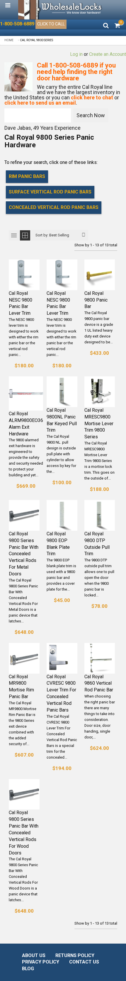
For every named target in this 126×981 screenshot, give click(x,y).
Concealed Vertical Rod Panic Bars (53, 207)
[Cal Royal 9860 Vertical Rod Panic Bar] (99, 658)
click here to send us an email (40, 103)
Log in (76, 54)
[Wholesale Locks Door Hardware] (60, 10)
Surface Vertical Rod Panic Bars (50, 192)
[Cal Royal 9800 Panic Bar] (99, 274)
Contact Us (84, 962)
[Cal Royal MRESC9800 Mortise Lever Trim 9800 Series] (99, 391)
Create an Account (107, 54)
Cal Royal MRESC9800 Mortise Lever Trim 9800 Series (98, 423)
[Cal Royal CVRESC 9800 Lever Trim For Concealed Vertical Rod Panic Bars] (62, 658)
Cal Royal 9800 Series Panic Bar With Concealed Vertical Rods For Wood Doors (23, 832)
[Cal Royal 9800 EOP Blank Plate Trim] (62, 515)
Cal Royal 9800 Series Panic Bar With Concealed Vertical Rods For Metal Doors (23, 554)
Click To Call (51, 24)
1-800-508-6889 (17, 24)
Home (8, 40)
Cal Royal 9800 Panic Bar (96, 299)
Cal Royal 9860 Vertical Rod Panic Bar (98, 683)
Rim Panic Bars (27, 176)
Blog (28, 968)
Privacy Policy (40, 962)
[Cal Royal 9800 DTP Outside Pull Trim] (99, 515)
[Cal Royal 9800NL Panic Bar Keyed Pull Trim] (62, 391)
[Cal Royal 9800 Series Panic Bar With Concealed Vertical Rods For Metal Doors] (24, 515)
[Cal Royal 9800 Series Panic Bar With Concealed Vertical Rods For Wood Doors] (24, 794)
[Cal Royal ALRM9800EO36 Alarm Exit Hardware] (26, 393)
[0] (117, 26)
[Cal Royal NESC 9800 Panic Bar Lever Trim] (24, 274)
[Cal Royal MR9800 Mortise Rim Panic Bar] (24, 658)
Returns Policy (74, 955)
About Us (33, 955)
